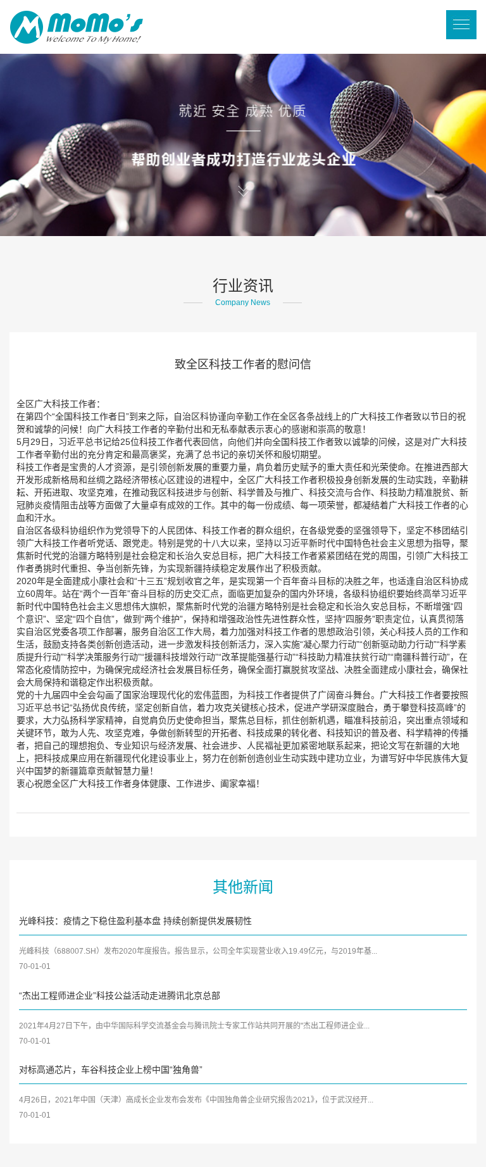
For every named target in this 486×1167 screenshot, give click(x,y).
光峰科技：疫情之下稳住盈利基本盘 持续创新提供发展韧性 (135, 921)
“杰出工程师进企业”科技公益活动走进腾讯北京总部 (119, 995)
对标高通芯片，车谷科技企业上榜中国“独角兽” (110, 1069)
